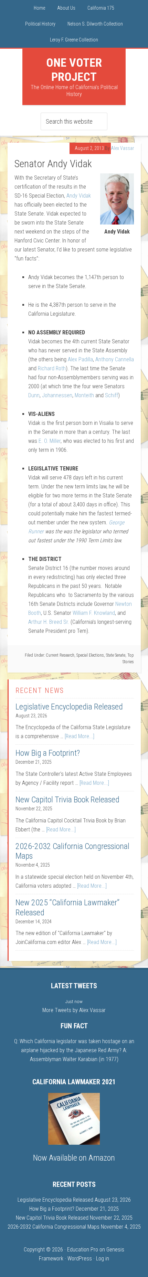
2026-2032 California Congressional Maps (53, 1226)
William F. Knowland (94, 613)
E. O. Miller (50, 441)
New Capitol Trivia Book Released (67, 799)
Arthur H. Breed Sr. (48, 622)
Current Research (60, 655)
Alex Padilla (80, 359)
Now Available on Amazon (74, 1158)
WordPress (79, 1258)
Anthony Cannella (114, 359)
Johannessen (57, 395)
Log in (102, 1258)
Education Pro (82, 1249)
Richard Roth (52, 368)
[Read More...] (79, 736)
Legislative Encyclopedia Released (69, 707)
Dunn (34, 395)
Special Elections (90, 655)
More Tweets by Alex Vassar (74, 1010)
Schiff (111, 395)
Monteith (84, 395)
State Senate (115, 655)
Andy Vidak (78, 195)
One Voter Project (74, 70)
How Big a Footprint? (47, 753)
